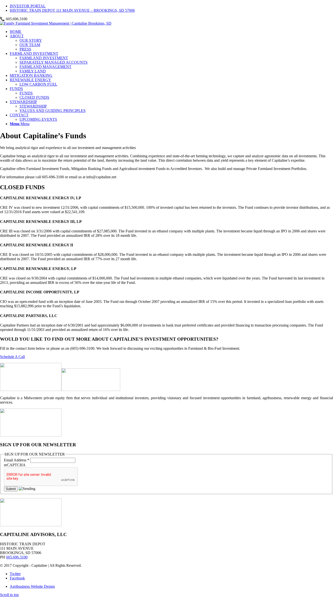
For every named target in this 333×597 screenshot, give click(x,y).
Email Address (16, 460)
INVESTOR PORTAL (28, 6)
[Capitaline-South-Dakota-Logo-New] (55, 23)
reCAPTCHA (15, 465)
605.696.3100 (17, 557)
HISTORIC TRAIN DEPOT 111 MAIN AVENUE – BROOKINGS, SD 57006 (72, 10)
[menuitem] (171, 6)
